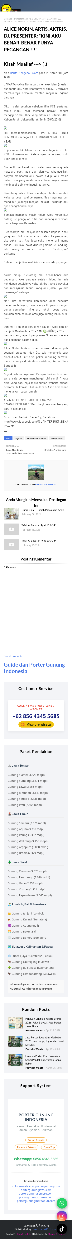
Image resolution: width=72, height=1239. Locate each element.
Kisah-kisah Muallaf (36, 438)
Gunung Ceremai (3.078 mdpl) (27, 871)
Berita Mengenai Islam (24, 73)
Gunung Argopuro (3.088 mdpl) (28, 847)
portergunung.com (47, 1186)
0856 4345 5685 (36, 1158)
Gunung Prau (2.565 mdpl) (25, 805)
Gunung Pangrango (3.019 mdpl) (29, 877)
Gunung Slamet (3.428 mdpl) (26, 775)
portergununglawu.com (36, 1190)
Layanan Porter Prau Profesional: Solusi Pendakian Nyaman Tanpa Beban (43, 1060)
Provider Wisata (45, 484)
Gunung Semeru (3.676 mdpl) (27, 823)
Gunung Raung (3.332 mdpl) (26, 835)
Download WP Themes (45, 1229)
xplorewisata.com (23, 1186)
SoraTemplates (24, 1233)
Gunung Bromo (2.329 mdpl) (26, 853)
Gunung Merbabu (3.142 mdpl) (28, 793)
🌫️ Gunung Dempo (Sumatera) (27, 937)
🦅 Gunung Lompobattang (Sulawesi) (31, 974)
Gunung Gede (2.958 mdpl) (25, 883)
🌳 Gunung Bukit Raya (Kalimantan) (31, 967)
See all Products (13, 656)
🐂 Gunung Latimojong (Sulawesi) (29, 962)
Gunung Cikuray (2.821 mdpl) (26, 889)
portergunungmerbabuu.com (36, 1201)
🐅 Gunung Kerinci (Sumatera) (27, 919)
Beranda (8, 18)
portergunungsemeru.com (36, 1193)
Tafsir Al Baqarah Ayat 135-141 (39, 525)
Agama (18, 438)
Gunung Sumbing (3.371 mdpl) (27, 781)
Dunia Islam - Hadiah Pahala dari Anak (43, 509)
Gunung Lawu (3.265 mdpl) (25, 786)
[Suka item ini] (5, 431)
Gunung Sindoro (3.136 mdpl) (27, 799)
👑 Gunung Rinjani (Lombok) (26, 913)
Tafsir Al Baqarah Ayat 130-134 (39, 540)
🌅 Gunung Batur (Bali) (22, 931)
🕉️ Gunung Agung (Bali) (23, 925)
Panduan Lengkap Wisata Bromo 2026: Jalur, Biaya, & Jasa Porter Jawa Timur (43, 1022)
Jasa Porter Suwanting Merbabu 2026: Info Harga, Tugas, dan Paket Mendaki (44, 1041)
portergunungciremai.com (36, 1197)
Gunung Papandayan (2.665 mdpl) (30, 895)
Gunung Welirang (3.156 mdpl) (27, 841)
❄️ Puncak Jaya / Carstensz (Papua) (30, 956)
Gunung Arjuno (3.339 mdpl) (26, 829)
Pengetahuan (20, 18)
